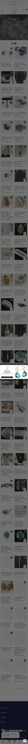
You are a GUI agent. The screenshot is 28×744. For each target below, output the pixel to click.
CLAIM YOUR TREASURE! (7, 377)
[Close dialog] (27, 365)
